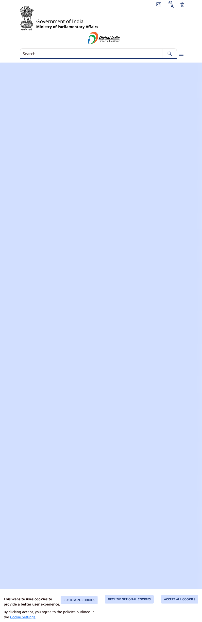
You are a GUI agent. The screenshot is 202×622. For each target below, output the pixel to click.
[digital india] (104, 38)
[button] (158, 4)
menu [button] (181, 54)
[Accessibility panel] (182, 4)
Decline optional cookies (129, 599)
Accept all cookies (179, 599)
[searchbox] (92, 54)
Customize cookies (79, 600)
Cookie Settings (22, 617)
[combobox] (170, 4)
